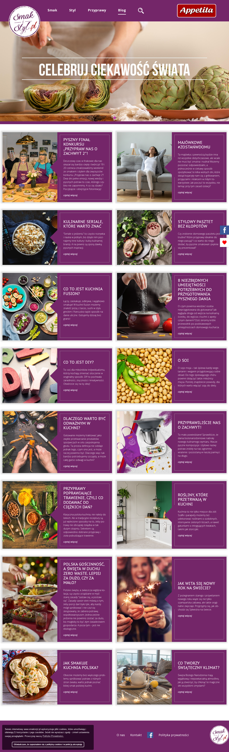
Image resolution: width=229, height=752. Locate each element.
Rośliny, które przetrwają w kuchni (193, 499)
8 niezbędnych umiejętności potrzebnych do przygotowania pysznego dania (195, 289)
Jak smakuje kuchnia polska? (80, 665)
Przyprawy (97, 10)
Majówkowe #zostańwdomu (194, 145)
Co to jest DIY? (78, 362)
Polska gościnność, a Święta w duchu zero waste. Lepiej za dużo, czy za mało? (83, 573)
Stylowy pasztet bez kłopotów (195, 224)
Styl (72, 10)
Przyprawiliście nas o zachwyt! (199, 425)
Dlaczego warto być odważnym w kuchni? (84, 423)
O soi (183, 360)
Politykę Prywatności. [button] (53, 736)
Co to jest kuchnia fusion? (82, 291)
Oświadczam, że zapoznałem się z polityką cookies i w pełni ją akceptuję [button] (48, 744)
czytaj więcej (70, 195)
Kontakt (136, 735)
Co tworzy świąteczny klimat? (198, 665)
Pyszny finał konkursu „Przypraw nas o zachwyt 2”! (80, 146)
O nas (121, 735)
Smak (52, 10)
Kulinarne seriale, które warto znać (83, 224)
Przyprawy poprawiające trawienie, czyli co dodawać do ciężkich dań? (83, 497)
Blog (122, 10)
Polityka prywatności (174, 735)
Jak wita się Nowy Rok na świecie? (196, 586)
